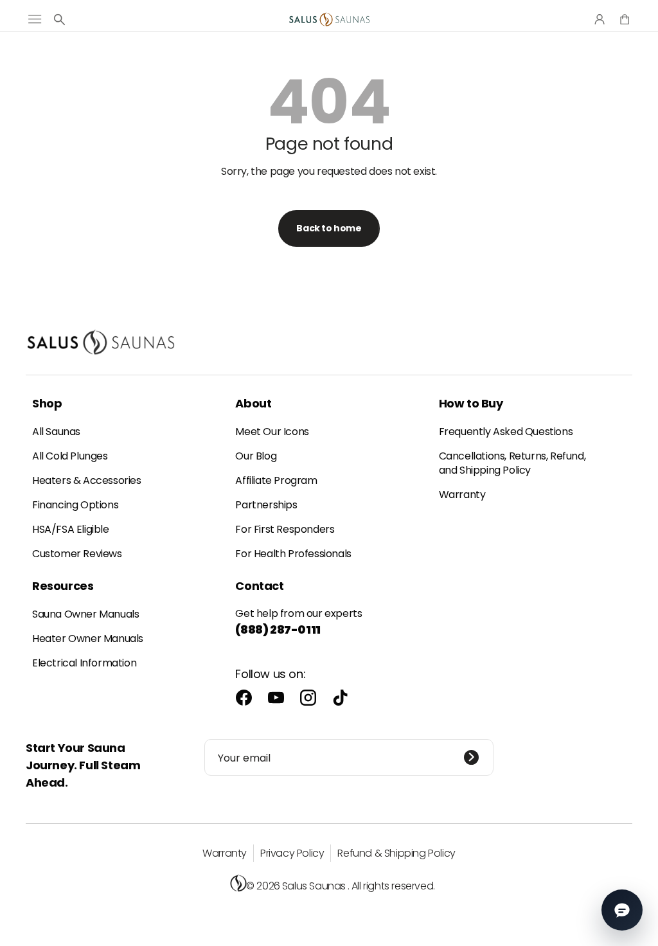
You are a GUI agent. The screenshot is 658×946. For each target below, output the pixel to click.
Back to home (328, 228)
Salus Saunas (314, 886)
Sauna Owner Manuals (85, 614)
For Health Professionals (293, 553)
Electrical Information (84, 663)
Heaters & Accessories (86, 480)
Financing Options (75, 504)
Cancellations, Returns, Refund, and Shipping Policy (512, 463)
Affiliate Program (276, 480)
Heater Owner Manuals (87, 638)
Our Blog (255, 456)
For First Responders (284, 529)
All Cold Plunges (70, 456)
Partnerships (266, 504)
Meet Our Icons (271, 431)
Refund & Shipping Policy (396, 853)
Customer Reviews (77, 553)
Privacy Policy (292, 853)
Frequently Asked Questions (506, 431)
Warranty (462, 494)
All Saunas (56, 431)
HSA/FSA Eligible (70, 529)
